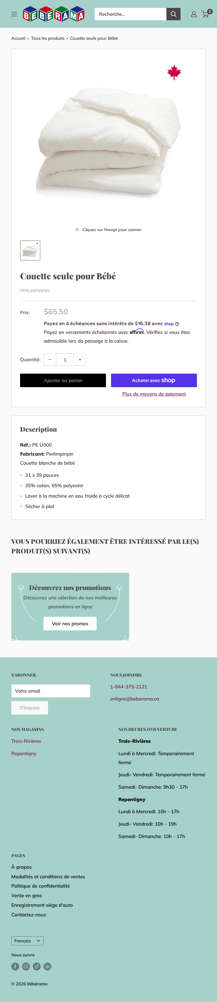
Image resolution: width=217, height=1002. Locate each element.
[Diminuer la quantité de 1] (50, 359)
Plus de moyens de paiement (154, 394)
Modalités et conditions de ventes (48, 876)
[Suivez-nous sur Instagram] (26, 966)
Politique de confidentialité (40, 886)
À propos (21, 867)
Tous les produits (47, 38)
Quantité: (30, 359)
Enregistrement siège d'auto (42, 905)
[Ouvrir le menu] (14, 14)
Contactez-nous (28, 914)
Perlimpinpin (34, 290)
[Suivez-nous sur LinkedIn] (47, 966)
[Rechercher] (173, 14)
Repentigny (23, 753)
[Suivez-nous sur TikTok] (37, 966)
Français (22, 940)
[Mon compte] (194, 14)
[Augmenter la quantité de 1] (80, 359)
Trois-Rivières (26, 741)
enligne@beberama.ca (134, 699)
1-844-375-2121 (128, 687)
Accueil (18, 38)
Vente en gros (26, 895)
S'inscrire (30, 708)
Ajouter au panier (63, 380)
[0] (205, 14)
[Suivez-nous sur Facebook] (15, 966)
